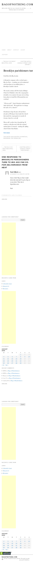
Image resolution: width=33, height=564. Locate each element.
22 (20, 361)
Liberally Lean (7, 284)
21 (16, 361)
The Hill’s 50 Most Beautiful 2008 (8, 149)
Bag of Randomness (14, 371)
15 (20, 359)
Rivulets (5, 288)
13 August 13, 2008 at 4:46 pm (19, 174)
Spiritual (24, 136)
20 (12, 361)
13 (12, 359)
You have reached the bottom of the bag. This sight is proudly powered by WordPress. (16, 559)
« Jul (3, 365)
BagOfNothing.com (9, 557)
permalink (17, 138)
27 (12, 363)
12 (8, 359)
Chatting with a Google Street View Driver (24, 63)
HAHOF (23, 50)
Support (5, 54)
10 (29, 356)
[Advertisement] (16, 30)
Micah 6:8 (6, 286)
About (9, 50)
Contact (16, 50)
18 (4, 361)
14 (16, 359)
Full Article (7, 133)
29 (20, 363)
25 (4, 363)
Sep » (7, 365)
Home (4, 50)
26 (8, 363)
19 (8, 361)
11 (4, 359)
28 (16, 363)
